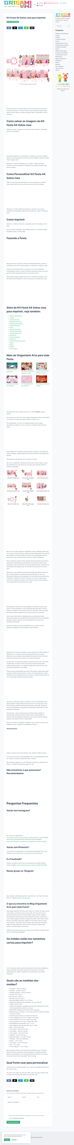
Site (38, 1097)
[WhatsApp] (26, 28)
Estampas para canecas (61, 45)
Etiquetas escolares (14, 325)
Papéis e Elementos (14, 337)
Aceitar (7, 1139)
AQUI (36, 1072)
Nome (9, 1097)
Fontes (11, 327)
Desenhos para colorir (15, 321)
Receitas (11, 346)
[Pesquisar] (34, 4)
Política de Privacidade (19, 1118)
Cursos (57, 41)
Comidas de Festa (14, 319)
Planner (11, 343)
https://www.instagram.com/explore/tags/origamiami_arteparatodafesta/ (27, 841)
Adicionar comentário (13, 1102)
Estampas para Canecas (16, 323)
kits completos (27, 930)
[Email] (32, 28)
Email (24, 1097)
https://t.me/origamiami (23, 898)
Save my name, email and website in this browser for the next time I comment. (26, 1115)
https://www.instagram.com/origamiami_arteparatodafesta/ (23, 837)
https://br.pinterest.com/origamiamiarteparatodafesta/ (27, 853)
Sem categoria (59, 66)
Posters (11, 344)
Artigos (57, 35)
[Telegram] (20, 28)
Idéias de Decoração (15, 329)
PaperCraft (12, 339)
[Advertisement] (28, 43)
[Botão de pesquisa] (68, 25)
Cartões (11, 317)
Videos (57, 70)
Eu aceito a (16, 1118)
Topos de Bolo (13, 348)
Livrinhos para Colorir (15, 333)
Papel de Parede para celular (17, 341)
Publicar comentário (13, 1122)
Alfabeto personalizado (15, 315)
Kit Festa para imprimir (12, 21)
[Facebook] (9, 28)
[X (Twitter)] (14, 28)
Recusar (14, 1139)
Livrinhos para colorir (61, 54)
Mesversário (12, 335)
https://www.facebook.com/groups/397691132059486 (32, 865)
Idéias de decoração (61, 51)
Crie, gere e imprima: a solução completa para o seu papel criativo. (62, 20)
